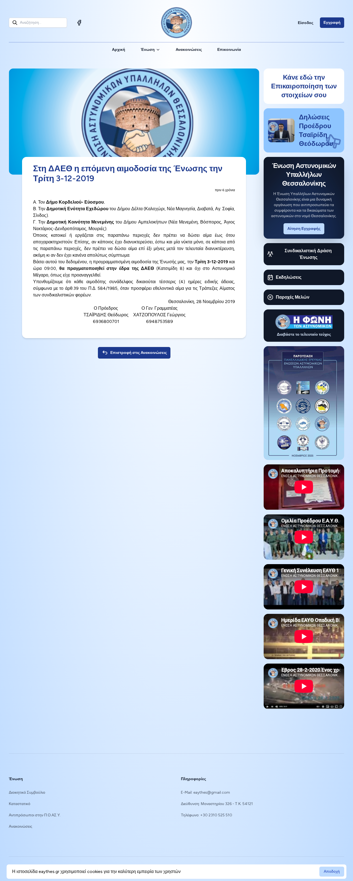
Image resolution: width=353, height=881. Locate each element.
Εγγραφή (332, 22)
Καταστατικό (19, 803)
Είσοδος (305, 22)
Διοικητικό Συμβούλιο (27, 792)
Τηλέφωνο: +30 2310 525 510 (206, 815)
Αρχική (118, 49)
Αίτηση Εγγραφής (303, 228)
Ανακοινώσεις (189, 49)
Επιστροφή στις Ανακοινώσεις (138, 352)
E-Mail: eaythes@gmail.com (205, 792)
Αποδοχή (332, 871)
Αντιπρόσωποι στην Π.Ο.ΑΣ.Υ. (35, 815)
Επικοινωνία (229, 49)
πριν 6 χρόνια (225, 190)
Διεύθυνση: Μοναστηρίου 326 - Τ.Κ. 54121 (217, 803)
